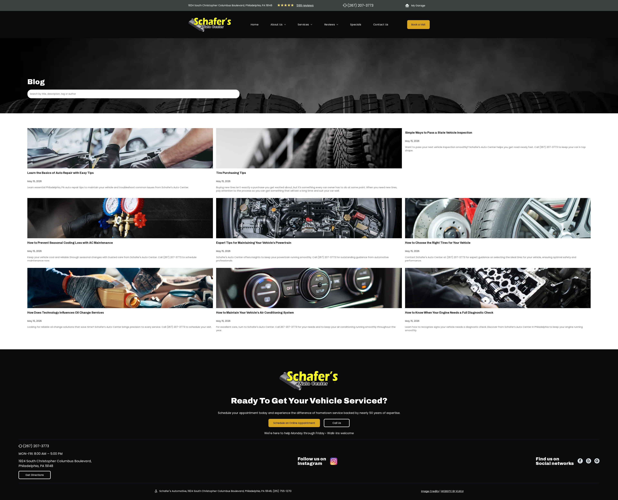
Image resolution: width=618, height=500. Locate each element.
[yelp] (588, 461)
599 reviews (305, 5)
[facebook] (580, 461)
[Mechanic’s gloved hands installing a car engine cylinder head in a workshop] (498, 288)
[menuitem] (254, 24)
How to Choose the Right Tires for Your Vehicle (437, 242)
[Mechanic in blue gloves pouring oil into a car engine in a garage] (120, 288)
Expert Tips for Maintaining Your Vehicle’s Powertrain (253, 242)
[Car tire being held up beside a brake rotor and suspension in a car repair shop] (498, 218)
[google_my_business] (596, 461)
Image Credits (430, 491)
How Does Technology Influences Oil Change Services (65, 312)
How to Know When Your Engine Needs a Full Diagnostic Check (449, 312)
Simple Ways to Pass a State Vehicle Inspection (438, 132)
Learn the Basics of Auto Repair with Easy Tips (60, 173)
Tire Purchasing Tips (231, 173)
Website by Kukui (452, 491)
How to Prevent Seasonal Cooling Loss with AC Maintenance (70, 242)
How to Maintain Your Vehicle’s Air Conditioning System (255, 312)
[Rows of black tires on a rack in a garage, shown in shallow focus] (309, 148)
